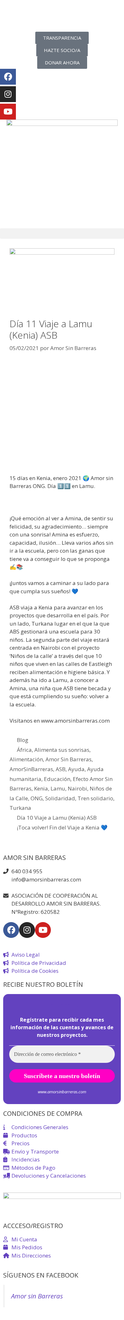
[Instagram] (8, 94)
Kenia (41, 788)
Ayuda (76, 769)
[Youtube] (8, 112)
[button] (62, 233)
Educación (57, 779)
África (24, 749)
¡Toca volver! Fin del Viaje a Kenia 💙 (62, 827)
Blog (22, 740)
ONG (37, 798)
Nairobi (77, 788)
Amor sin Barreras (37, 1295)
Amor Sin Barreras (68, 759)
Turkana (20, 807)
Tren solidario (95, 798)
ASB (60, 769)
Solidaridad (60, 798)
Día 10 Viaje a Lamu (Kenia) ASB (57, 817)
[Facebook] (8, 77)
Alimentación (26, 759)
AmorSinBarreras (31, 769)
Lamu (58, 788)
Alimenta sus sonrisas (61, 749)
